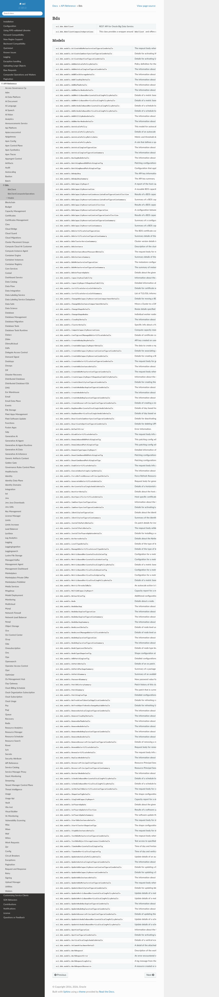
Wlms (8, 838)
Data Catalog (11, 282)
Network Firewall (13, 613)
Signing (8, 878)
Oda (7, 644)
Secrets (8, 754)
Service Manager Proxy (15, 772)
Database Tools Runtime (16, 330)
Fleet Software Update (15, 419)
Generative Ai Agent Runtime (18, 445)
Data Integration (12, 291)
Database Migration (14, 322)
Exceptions (10, 860)
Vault (7, 803)
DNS (7, 388)
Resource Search (13, 741)
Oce (7, 631)
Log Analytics (11, 538)
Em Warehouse (12, 392)
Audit (7, 168)
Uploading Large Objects (14, 66)
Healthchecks (11, 472)
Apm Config (10, 141)
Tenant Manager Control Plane (19, 785)
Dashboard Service (13, 277)
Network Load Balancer (16, 617)
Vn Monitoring (11, 816)
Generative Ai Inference (16, 454)
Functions (9, 423)
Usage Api (9, 798)
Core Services (11, 269)
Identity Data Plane (14, 481)
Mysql (8, 608)
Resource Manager (13, 732)
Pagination (8, 79)
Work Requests (12, 842)
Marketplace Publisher (15, 582)
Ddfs (7, 348)
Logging (6, 57)
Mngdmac (9, 591)
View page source (146, 6)
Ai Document (11, 101)
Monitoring (10, 600)
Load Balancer (11, 529)
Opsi (7, 670)
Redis (7, 723)
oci (23, 4)
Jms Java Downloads (14, 503)
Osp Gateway (11, 683)
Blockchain (10, 202)
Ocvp (7, 639)
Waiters (8, 891)
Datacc (8, 335)
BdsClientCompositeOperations (21, 194)
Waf (7, 834)
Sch (7, 750)
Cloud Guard (11, 233)
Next (149, 975)
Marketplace (11, 573)
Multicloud (10, 604)
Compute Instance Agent (16, 251)
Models (11, 198)
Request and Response (15, 869)
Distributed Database (15, 379)
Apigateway (10, 137)
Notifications (9, 909)
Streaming (9, 781)
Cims (7, 224)
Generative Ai (11, 436)
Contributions (9, 904)
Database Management (16, 317)
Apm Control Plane (13, 146)
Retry (7, 873)
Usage (8, 794)
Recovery (9, 719)
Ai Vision (9, 115)
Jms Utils (9, 507)
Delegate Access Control (16, 352)
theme (82, 992)
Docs (55, 6)
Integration (10, 489)
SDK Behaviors (10, 900)
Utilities (8, 887)
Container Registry (13, 264)
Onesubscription (12, 648)
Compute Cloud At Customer (18, 246)
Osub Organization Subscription (20, 692)
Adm (7, 92)
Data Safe (9, 304)
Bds (7, 185)
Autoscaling (10, 172)
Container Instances (14, 260)
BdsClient (12, 190)
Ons (7, 653)
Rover (8, 745)
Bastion (8, 176)
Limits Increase (12, 525)
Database (9, 313)
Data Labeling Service (15, 295)
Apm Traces (10, 154)
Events (8, 405)
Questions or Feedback (14, 917)
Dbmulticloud (11, 344)
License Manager (13, 516)
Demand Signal (12, 357)
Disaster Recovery (13, 375)
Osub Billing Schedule (15, 688)
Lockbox (9, 533)
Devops (8, 366)
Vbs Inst (9, 807)
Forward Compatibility (13, 35)
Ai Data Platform (13, 97)
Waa (7, 825)
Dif (6, 370)
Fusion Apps (10, 427)
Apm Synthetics (12, 150)
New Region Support (13, 39)
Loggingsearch (11, 551)
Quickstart (8, 48)
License (6, 913)
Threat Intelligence (13, 789)
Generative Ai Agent (14, 441)
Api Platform (11, 128)
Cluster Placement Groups (17, 242)
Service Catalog (12, 767)
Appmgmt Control (13, 159)
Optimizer (9, 675)
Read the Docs (106, 992)
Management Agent (14, 564)
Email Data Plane (13, 401)
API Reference (10, 84)
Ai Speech (9, 110)
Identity (8, 476)
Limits (8, 520)
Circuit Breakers (12, 856)
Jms (7, 498)
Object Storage (12, 626)
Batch (8, 181)
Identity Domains (13, 485)
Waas (7, 829)
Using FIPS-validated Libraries (16, 30)
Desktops (9, 361)
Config (8, 851)
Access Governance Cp (15, 88)
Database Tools (12, 326)
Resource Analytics (14, 728)
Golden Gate (11, 463)
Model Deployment (14, 595)
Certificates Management (16, 220)
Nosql (8, 622)
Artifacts (9, 163)
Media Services (12, 586)
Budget (8, 207)
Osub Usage (10, 701)
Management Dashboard (16, 569)
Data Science (11, 308)
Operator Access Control (16, 666)
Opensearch (10, 661)
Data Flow (10, 286)
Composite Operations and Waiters (19, 75)
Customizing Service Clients (15, 895)
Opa (7, 657)
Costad (8, 273)
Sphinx (66, 992)
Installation (8, 22)
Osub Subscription (13, 697)
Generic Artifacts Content (17, 458)
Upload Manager (12, 882)
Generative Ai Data (14, 450)
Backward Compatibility (14, 44)
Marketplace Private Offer (17, 578)
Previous (61, 975)
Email (7, 397)
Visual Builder (11, 811)
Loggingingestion (12, 547)
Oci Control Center (13, 635)
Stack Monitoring (13, 776)
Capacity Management (15, 211)
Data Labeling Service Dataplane (20, 299)
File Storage (10, 410)
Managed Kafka (12, 560)
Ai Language (10, 106)
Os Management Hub (15, 679)
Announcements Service (16, 123)
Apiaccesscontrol (13, 132)
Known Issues (9, 52)
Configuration (9, 26)
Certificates (10, 216)
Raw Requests (9, 70)
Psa (6, 706)
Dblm (7, 339)
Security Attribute (13, 759)
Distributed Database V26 (17, 383)
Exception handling (12, 61)
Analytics (9, 119)
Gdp (7, 432)
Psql (7, 710)
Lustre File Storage (13, 555)
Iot (6, 494)
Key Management (13, 511)
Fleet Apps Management (16, 414)
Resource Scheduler (14, 736)
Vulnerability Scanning (15, 820)
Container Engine (13, 255)
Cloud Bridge (11, 229)
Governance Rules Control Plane (20, 467)
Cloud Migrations (13, 238)
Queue (8, 714)
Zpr (6, 847)
